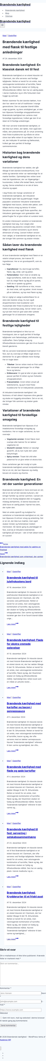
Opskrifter (12, 35)
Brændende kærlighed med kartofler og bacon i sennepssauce (24, 707)
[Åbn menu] (2, 25)
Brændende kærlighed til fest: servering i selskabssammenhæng (22, 833)
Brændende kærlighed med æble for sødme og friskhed (20, 547)
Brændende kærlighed (15, 10)
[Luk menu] (0, 1048)
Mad (4, 35)
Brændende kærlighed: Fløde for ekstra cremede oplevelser (25, 643)
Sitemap (8, 16)
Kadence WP (5, 1040)
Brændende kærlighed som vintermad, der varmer (21, 555)
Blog (7, 13)
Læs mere (12, 624)
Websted (4, 1013)
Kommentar (5, 988)
